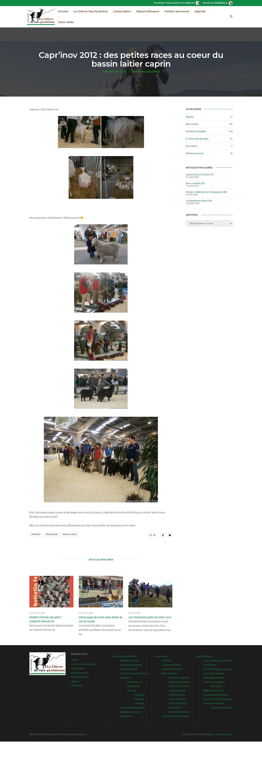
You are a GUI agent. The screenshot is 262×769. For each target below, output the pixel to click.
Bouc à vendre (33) (195, 183)
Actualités (167, 660)
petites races (51, 534)
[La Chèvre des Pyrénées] (41, 16)
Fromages (139, 695)
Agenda (200, 11)
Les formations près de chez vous (149, 617)
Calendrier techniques (221, 707)
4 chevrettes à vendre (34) (199, 201)
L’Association (122, 11)
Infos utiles (216, 686)
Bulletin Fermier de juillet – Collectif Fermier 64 (46, 619)
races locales (70, 534)
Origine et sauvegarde (131, 665)
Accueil (63, 11)
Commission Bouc (178, 703)
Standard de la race (129, 660)
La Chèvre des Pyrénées (91, 11)
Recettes (131, 690)
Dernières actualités (145, 71)
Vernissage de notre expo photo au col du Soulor (100, 619)
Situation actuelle (128, 669)
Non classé (191, 146)
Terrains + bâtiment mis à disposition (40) (206, 192)
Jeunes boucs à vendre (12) (200, 174)
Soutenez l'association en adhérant (175, 2)
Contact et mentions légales (176, 716)
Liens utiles (66, 22)
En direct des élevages (197, 139)
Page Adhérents (170, 673)
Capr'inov (35, 534)
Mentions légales (224, 734)
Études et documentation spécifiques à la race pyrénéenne (132, 712)
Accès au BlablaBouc (215, 2)
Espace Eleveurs (148, 11)
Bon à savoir (192, 124)
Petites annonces (177, 11)
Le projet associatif (171, 665)
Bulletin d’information (172, 669)
